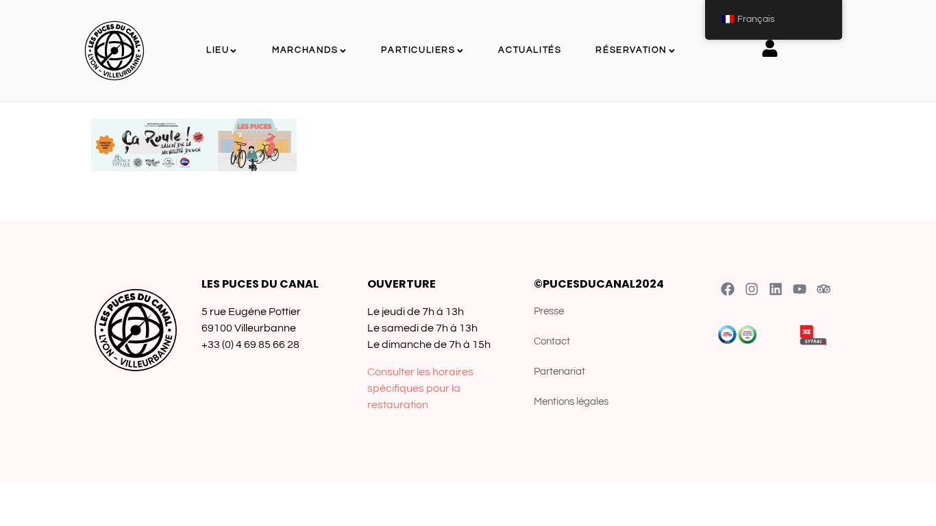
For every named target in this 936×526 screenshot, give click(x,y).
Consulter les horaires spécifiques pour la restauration (420, 388)
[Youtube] (799, 289)
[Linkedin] (775, 289)
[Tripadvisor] (823, 289)
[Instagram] (751, 289)
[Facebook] (727, 289)
